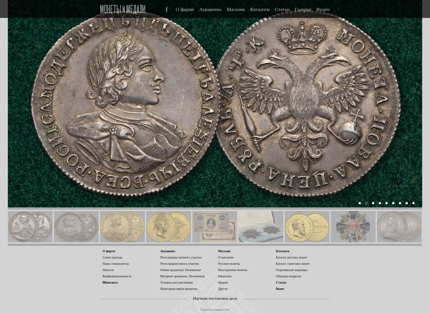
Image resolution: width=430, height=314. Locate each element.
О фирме (185, 9)
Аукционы (210, 9)
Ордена (223, 282)
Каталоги (260, 9)
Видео (323, 9)
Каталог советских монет (293, 263)
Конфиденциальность (117, 276)
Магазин (236, 9)
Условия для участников (176, 282)
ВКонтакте (110, 282)
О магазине (226, 257)
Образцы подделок (288, 276)
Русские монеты (229, 263)
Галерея (303, 9)
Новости (108, 270)
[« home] (122, 8)
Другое (223, 288)
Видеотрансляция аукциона (178, 288)
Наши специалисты (116, 263)
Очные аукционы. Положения (180, 270)
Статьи (282, 9)
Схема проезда (112, 257)
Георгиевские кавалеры (291, 270)
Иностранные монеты (232, 270)
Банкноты (224, 276)
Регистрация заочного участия (180, 257)
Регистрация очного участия (179, 263)
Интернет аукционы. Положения (182, 276)
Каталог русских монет (291, 257)
